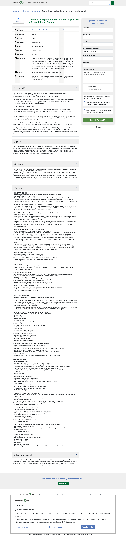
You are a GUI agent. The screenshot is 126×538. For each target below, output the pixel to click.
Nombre (86, 27)
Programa (18, 187)
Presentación (19, 87)
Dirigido (17, 141)
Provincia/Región (89, 55)
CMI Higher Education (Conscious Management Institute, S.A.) (51, 30)
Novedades (43, 3)
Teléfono (86, 62)
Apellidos (86, 34)
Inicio (29, 3)
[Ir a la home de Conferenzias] (18, 3)
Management (63, 483)
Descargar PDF (91, 86)
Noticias (35, 3)
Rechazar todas (55, 527)
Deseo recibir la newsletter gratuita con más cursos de (99, 111)
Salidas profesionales (23, 454)
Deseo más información (94, 89)
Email (85, 41)
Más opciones (22, 527)
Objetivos (18, 163)
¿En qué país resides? (91, 48)
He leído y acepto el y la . (98, 103)
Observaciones (88, 70)
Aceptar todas (88, 527)
